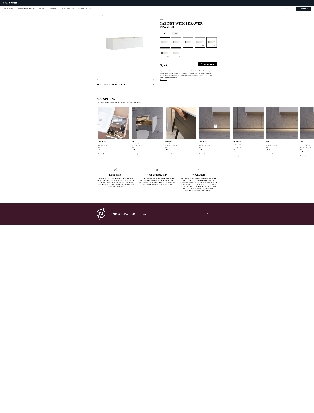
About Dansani (271, 3)
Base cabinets (112, 16)
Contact (296, 3)
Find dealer (210, 214)
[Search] (287, 9)
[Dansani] (9, 3)
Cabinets (105, 16)
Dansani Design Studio (67, 8)
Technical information (284, 3)
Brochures (53, 8)
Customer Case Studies (85, 8)
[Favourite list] (292, 9)
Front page (99, 16)
